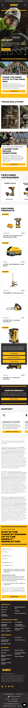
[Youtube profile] (9, 686)
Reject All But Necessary (14, 357)
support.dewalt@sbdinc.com (17, 590)
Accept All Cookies (14, 361)
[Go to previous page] (2, 54)
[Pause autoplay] (25, 54)
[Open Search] (25, 4)
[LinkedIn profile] (12, 686)
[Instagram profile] (5, 686)
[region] (14, 118)
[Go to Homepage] (14, 5)
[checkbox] (2, 570)
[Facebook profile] (2, 686)
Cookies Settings (14, 353)
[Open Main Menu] (2, 4)
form (3, 590)
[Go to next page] (21, 54)
